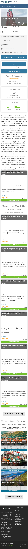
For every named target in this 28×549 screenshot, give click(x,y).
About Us (17, 516)
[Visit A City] (5, 508)
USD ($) (16, 1)
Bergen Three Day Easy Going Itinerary (12, 482)
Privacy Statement (20, 518)
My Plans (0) (23, 6)
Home (3, 6)
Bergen (9, 6)
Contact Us (18, 514)
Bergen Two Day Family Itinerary (10, 462)
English (22, 1)
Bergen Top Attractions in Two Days (11, 442)
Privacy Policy (10, 545)
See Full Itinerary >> (14, 450)
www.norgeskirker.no (8, 48)
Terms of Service (5, 547)
